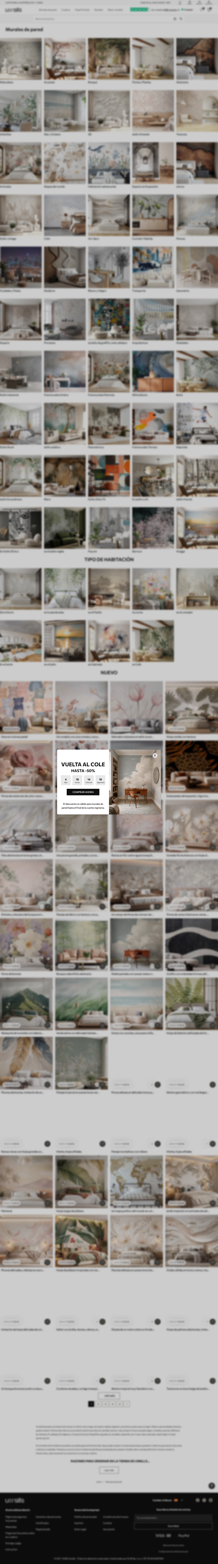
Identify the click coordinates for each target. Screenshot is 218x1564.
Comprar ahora (83, 792)
